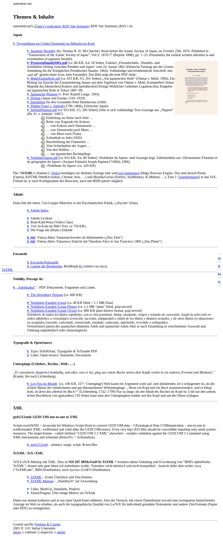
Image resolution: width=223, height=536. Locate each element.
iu (219, 266)
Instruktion (36, 102)
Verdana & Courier (47, 524)
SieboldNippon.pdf (42, 110)
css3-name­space (129, 173)
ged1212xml (37, 444)
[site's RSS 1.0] (62, 26)
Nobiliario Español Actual (46, 303)
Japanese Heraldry (41, 51)
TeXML (7, 270)
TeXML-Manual (40, 481)
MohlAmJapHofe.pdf (43, 78)
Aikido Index (38, 210)
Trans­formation (188, 177)
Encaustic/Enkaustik (42, 262)
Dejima (34, 98)
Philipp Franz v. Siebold (45, 106)
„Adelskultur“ (24, 287)
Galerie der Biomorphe (44, 266)
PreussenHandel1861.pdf (47, 63)
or (219, 281)
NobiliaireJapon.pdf (42, 158)
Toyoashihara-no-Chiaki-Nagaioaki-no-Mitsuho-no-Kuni (54, 43)
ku (219, 274)
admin (61, 532)
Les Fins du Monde (42, 384)
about (17, 532)
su (219, 258)
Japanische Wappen (42, 94)
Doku (55, 173)
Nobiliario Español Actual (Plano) (52, 307)
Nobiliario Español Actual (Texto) (52, 310)
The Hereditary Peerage (45, 295)
